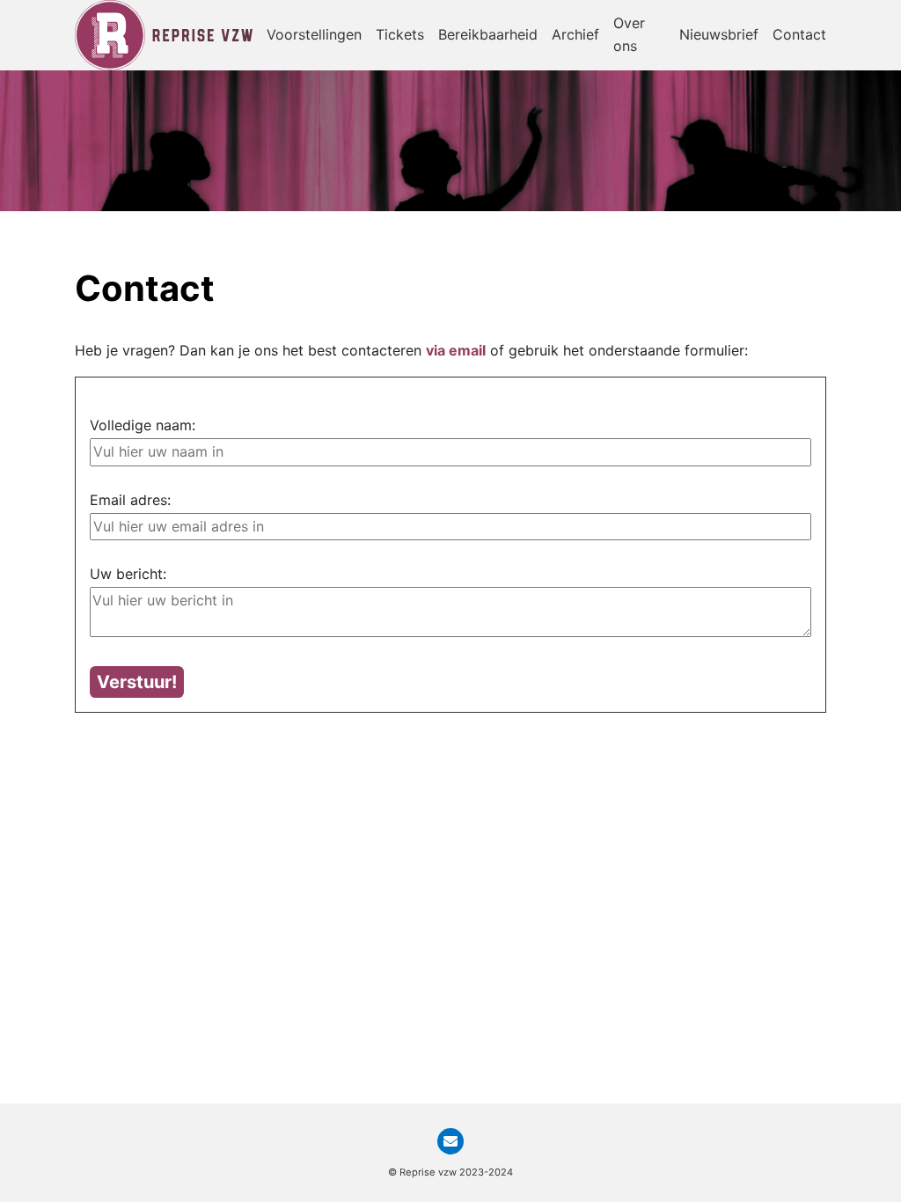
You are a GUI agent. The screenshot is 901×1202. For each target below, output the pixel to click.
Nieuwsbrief (718, 34)
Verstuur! (137, 682)
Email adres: (130, 500)
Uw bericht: (128, 574)
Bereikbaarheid (488, 34)
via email (456, 350)
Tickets (400, 34)
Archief (575, 34)
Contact (799, 34)
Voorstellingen (314, 34)
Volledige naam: (142, 425)
